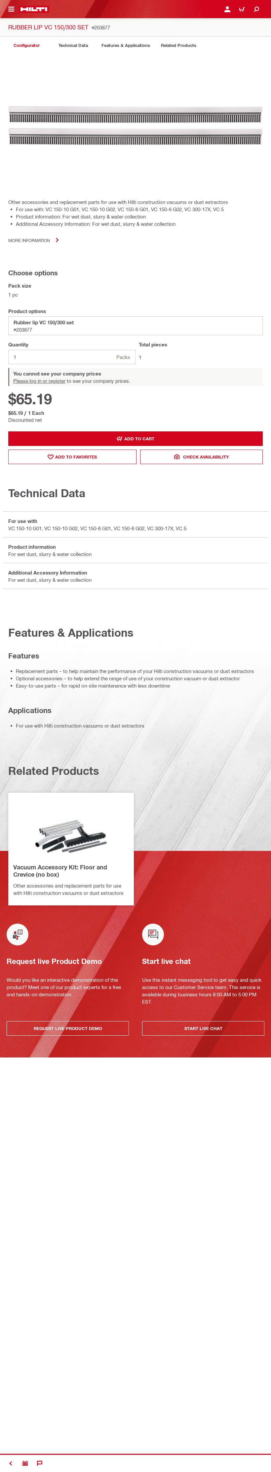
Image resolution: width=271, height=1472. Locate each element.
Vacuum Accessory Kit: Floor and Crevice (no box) (60, 870)
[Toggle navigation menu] (11, 9)
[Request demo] (25, 1463)
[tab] (26, 45)
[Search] (256, 9)
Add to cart (139, 438)
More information (29, 240)
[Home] (34, 9)
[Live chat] (39, 1463)
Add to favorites (76, 456)
